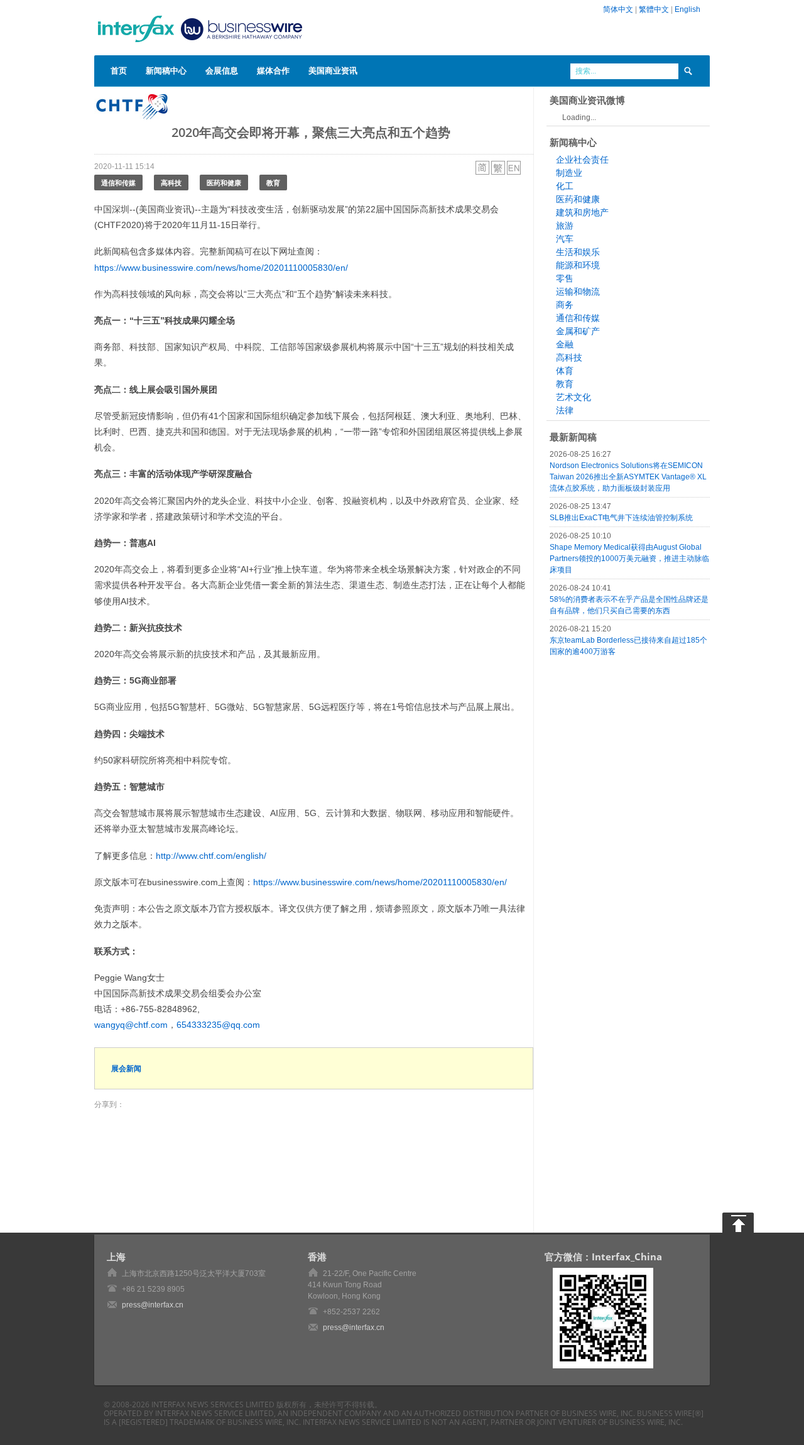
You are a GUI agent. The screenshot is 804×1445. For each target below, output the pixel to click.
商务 (564, 305)
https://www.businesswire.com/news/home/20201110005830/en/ (221, 268)
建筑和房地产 (582, 212)
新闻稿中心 (166, 70)
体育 (564, 371)
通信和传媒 (118, 182)
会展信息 (221, 70)
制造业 (569, 173)
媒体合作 (273, 70)
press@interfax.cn (152, 1304)
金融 (564, 344)
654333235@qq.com (218, 1025)
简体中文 (618, 9)
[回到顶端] (738, 1223)
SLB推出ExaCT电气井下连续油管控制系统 (621, 517)
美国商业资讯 (332, 70)
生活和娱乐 (578, 252)
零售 (564, 278)
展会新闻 (126, 1068)
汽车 (564, 239)
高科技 (171, 182)
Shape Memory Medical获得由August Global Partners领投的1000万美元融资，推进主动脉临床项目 (629, 558)
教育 (273, 182)
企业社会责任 (582, 160)
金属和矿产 (578, 331)
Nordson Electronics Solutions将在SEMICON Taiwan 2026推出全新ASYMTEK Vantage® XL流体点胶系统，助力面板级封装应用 (628, 477)
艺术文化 (573, 397)
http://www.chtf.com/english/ (211, 856)
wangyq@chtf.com (131, 1025)
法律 (564, 410)
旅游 (564, 226)
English (687, 9)
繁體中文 (654, 9)
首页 (119, 70)
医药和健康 (224, 182)
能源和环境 (578, 265)
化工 (564, 186)
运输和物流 (578, 291)
